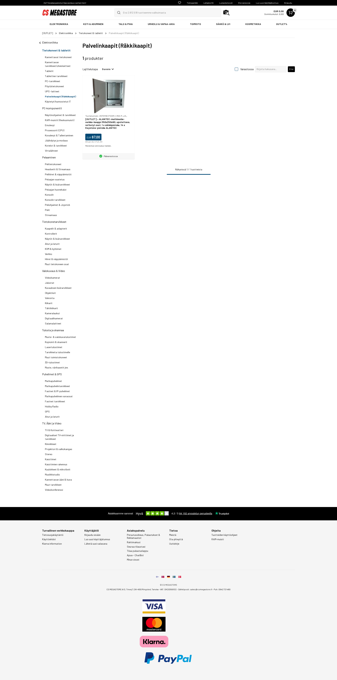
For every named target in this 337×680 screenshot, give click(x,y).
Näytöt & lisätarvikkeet (57, 184)
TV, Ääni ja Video (51, 423)
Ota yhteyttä (176, 539)
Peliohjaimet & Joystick (57, 204)
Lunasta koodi (226, 3)
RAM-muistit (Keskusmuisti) (59, 120)
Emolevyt (50, 125)
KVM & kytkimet (53, 248)
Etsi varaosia (244, 3)
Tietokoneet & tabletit (56, 50)
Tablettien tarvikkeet (56, 76)
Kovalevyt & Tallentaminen (59, 135)
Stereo (48, 454)
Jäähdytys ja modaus (56, 140)
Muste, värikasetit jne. (56, 367)
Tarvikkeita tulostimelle (57, 352)
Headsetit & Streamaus (57, 169)
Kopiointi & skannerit (56, 342)
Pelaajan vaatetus (55, 179)
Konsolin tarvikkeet (55, 199)
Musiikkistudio (52, 474)
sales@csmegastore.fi (201, 589)
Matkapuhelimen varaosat (59, 396)
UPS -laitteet (52, 91)
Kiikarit (48, 303)
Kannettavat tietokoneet (58, 57)
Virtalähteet (51, 150)
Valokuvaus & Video (53, 270)
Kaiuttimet (50, 459)
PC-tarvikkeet (52, 81)
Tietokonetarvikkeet (54, 221)
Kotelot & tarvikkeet (56, 145)
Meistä (172, 535)
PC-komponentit (52, 108)
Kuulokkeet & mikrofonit (57, 469)
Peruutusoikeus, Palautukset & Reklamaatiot (143, 536)
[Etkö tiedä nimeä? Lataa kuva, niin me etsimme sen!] (226, 12)
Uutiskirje (174, 543)
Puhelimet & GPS (52, 374)
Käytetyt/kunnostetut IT (58, 101)
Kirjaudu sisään (92, 535)
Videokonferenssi (54, 489)
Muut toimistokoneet (56, 357)
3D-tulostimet (52, 362)
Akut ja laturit (52, 243)
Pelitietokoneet (53, 164)
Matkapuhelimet (53, 380)
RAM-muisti (218, 539)
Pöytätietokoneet (54, 86)
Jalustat (49, 282)
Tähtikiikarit (51, 308)
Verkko (48, 253)
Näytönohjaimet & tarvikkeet (60, 115)
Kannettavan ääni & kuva (58, 479)
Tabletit (49, 70)
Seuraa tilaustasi (136, 546)
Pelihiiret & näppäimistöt (58, 174)
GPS (47, 411)
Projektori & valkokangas (58, 449)
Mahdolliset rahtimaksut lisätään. (98, 146)
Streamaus (51, 215)
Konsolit (49, 194)
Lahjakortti (208, 3)
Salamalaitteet (53, 323)
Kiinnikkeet (50, 443)
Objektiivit (50, 292)
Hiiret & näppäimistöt (56, 259)
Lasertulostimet (53, 347)
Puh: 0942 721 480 (222, 589)
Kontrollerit (51, 233)
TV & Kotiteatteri (54, 430)
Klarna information (52, 543)
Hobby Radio (51, 406)
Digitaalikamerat (54, 318)
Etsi (291, 69)
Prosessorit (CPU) (54, 130)
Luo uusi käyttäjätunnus (267, 3)
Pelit (47, 209)
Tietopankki (192, 3)
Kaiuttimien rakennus (56, 464)
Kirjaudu (288, 3)
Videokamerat (52, 277)
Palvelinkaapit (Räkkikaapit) (60, 96)
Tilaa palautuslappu (137, 550)
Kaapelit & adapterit (56, 228)
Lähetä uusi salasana (95, 543)
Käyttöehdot (49, 539)
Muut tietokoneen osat (57, 264)
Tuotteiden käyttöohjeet (224, 535)
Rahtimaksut (134, 542)
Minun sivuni (133, 559)
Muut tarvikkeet (53, 484)
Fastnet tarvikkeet (55, 401)
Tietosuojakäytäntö (52, 535)
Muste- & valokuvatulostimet (60, 336)
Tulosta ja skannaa (53, 330)
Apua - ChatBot (135, 555)
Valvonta (49, 297)
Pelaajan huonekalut (56, 189)
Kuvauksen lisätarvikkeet (58, 287)
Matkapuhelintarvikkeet (57, 386)
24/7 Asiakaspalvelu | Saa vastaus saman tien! (65, 3)
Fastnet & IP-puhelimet (57, 391)
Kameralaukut (52, 313)
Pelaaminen (49, 157)
